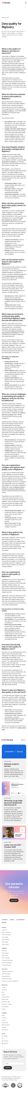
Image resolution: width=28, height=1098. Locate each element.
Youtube (6, 1043)
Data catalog (5, 937)
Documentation (21, 919)
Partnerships (5, 1022)
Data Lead (4, 950)
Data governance (6, 932)
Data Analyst (5, 955)
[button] (25, 3)
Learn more (14, 900)
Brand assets (5, 1029)
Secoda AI (4, 929)
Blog (3, 992)
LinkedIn (6, 1036)
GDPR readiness (6, 1025)
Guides (3, 994)
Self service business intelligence (10, 981)
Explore (4, 1009)
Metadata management (7, 971)
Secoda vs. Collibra (6, 1004)
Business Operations (7, 962)
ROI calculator (5, 1006)
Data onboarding (6, 973)
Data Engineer (5, 953)
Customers (5, 919)
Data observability (6, 934)
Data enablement (6, 976)
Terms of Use (5, 1079)
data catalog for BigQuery (15, 69)
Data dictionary (5, 939)
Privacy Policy (14, 1079)
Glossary (4, 922)
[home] (6, 3)
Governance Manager (7, 960)
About (3, 1015)
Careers (12, 919)
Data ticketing (5, 944)
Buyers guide (5, 999)
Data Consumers (6, 957)
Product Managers (6, 965)
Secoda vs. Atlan (6, 1001)
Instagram (6, 1041)
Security (4, 1027)
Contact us (4, 1017)
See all (23, 740)
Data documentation (7, 978)
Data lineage (5, 942)
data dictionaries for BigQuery (15, 276)
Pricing (3, 987)
